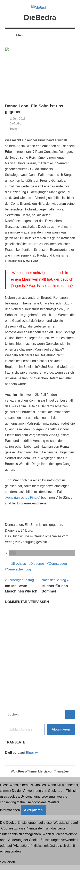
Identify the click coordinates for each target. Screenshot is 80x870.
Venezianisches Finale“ (23, 497)
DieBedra (40, 17)
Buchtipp (19, 563)
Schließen (7, 862)
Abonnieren (61, 729)
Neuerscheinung (19, 569)
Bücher (14, 128)
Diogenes (37, 563)
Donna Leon (58, 563)
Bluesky (32, 752)
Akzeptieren (33, 810)
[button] (12, 553)
